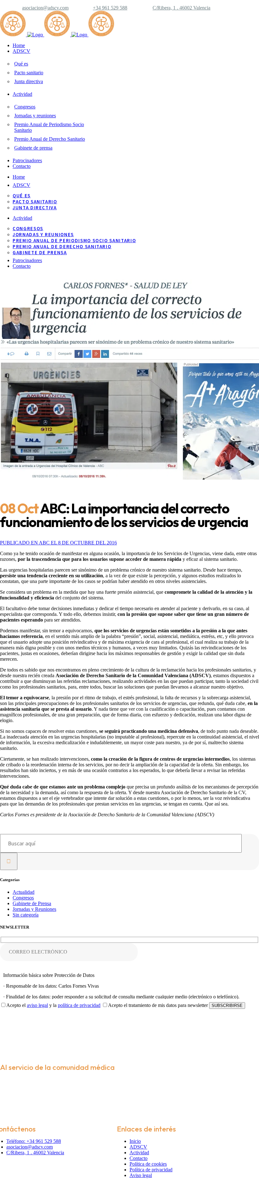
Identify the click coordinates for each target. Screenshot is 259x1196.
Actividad (139, 1152)
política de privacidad (79, 1005)
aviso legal (37, 1005)
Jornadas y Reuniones (34, 909)
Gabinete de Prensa (32, 903)
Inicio (135, 1141)
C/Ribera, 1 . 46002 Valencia (181, 7)
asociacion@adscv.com (45, 7)
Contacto (139, 1158)
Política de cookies (148, 1164)
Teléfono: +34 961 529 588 (33, 1141)
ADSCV (138, 1147)
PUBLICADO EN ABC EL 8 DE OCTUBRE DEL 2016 (58, 542)
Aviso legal (141, 1175)
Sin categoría (26, 914)
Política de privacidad (151, 1169)
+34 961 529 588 (110, 7)
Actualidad (23, 892)
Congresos (23, 897)
